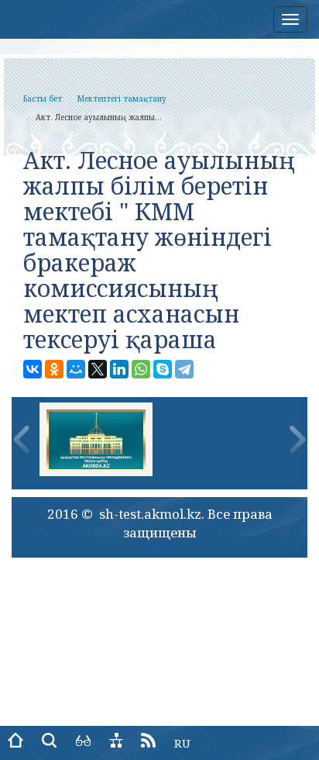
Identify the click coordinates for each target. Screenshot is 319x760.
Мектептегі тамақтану (121, 98)
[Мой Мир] (76, 369)
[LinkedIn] (119, 369)
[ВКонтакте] (32, 369)
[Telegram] (184, 369)
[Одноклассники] (54, 369)
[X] (97, 369)
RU (182, 743)
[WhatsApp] (141, 369)
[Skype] (162, 369)
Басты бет (42, 98)
